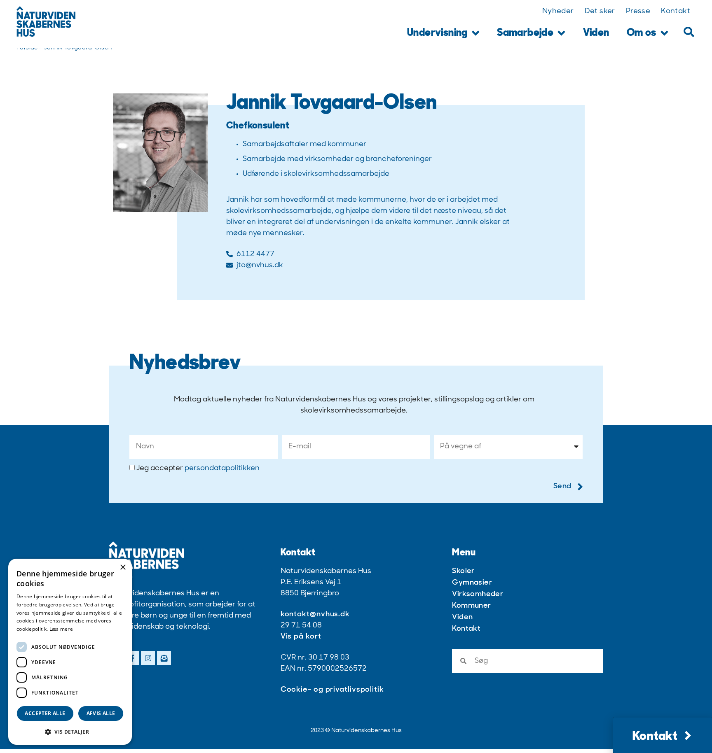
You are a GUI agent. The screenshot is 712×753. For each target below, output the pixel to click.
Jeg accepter (198, 468)
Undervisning (437, 33)
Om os (641, 33)
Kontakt (675, 11)
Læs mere (61, 628)
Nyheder (558, 11)
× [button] (122, 567)
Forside (27, 48)
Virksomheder (477, 594)
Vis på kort (301, 637)
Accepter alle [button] (45, 713)
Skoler (463, 571)
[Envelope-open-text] (164, 658)
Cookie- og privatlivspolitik (332, 690)
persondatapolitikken (222, 468)
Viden (596, 33)
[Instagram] (148, 658)
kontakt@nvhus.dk (315, 614)
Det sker (600, 11)
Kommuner (471, 606)
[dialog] (70, 652)
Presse (638, 11)
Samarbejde (525, 33)
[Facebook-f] (132, 658)
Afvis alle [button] (101, 713)
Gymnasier (472, 583)
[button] (689, 32)
